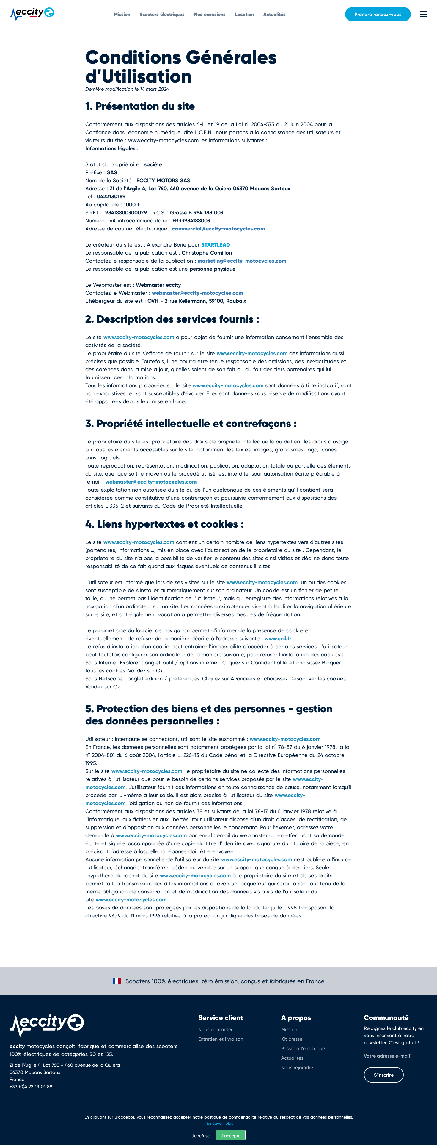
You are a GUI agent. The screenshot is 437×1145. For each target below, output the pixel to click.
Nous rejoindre (297, 1067)
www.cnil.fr (278, 638)
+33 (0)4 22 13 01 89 (31, 1086)
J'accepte (230, 1135)
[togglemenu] (419, 14)
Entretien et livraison (220, 1039)
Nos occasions (210, 14)
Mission (122, 14)
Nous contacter (215, 1029)
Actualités (274, 14)
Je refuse (201, 1135)
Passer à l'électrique (303, 1048)
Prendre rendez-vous (378, 14)
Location (244, 14)
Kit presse (291, 1039)
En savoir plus (220, 1123)
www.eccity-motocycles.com (138, 337)
